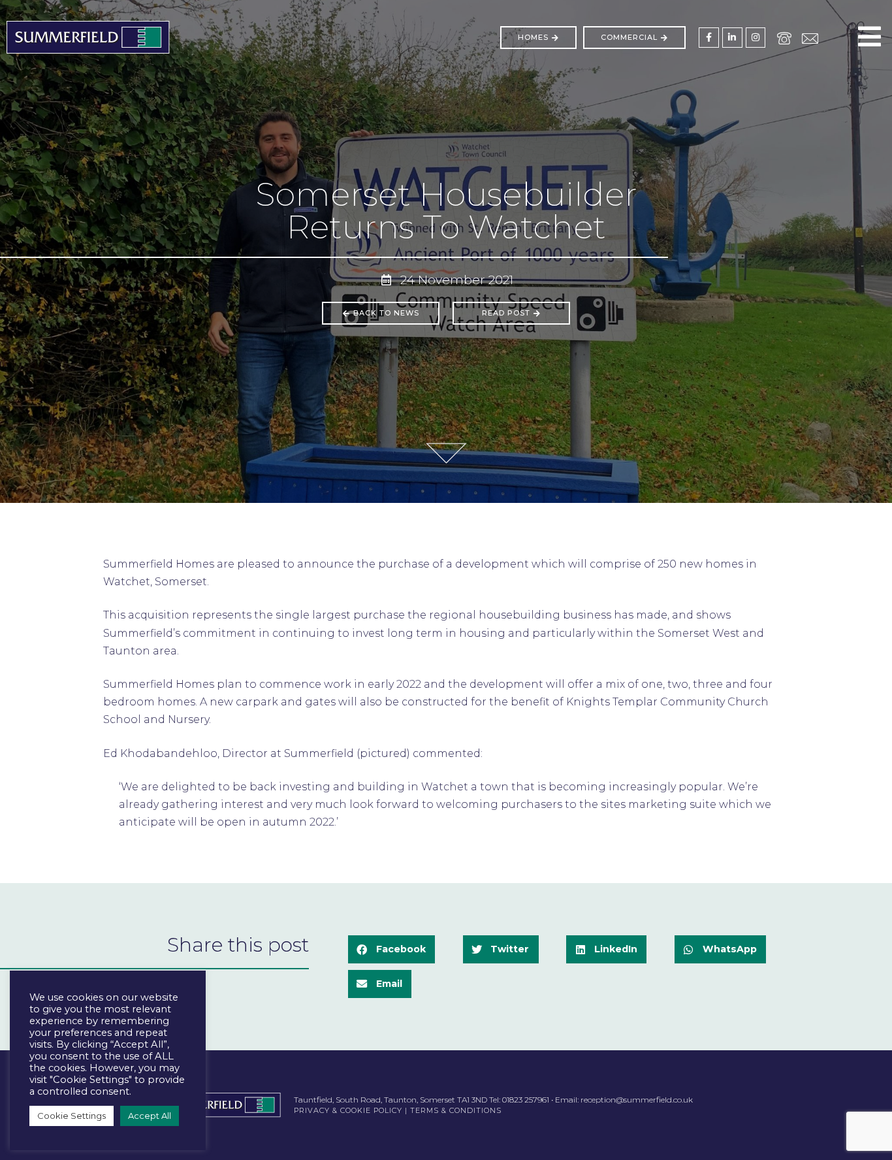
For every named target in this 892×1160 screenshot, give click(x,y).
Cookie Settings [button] (71, 1115)
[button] (391, 949)
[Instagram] (756, 37)
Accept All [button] (149, 1115)
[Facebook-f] (709, 37)
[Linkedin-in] (732, 37)
